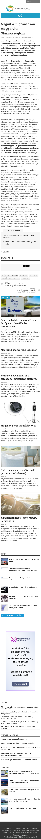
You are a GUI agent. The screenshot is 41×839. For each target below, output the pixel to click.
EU (2, 275)
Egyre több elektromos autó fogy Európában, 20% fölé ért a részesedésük (19, 323)
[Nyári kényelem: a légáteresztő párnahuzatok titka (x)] (20, 466)
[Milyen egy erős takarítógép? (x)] (20, 422)
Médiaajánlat (16, 835)
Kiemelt (8, 330)
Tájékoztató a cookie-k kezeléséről (28, 837)
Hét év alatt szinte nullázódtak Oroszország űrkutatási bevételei (17, 718)
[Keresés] (38, 1)
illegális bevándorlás (11, 275)
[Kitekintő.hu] (20, 10)
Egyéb (4, 429)
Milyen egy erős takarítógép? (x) (18, 425)
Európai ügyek (28, 37)
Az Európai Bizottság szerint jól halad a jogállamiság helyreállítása (16, 754)
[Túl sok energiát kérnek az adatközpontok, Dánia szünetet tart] (4, 570)
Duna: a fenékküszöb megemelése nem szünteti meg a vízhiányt (24, 781)
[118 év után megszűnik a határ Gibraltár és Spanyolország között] (4, 804)
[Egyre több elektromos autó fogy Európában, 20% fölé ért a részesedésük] (20, 316)
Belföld (4, 382)
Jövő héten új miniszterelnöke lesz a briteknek (19, 760)
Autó (3, 330)
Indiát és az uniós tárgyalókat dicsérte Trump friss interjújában (19, 713)
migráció (4, 278)
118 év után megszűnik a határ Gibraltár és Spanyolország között (24, 800)
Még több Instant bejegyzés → (12, 615)
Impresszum (25, 835)
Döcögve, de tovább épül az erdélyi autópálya (18, 743)
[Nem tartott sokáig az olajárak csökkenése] (4, 580)
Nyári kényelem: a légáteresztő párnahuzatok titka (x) (18, 471)
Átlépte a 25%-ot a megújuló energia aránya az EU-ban (23, 606)
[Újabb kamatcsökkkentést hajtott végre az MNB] (4, 795)
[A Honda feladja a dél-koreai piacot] (4, 589)
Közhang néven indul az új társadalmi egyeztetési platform (19, 377)
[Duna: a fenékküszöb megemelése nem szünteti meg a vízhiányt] (4, 786)
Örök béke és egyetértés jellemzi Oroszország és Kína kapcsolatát (15, 284)
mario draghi (23, 275)
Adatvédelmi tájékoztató (10, 837)
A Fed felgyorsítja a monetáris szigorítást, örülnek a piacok (26, 290)
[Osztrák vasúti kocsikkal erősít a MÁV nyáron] (4, 561)
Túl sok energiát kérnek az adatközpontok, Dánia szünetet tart (23, 569)
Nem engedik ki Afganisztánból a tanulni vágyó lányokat (18, 727)
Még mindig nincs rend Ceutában (19, 349)
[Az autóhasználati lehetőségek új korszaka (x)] (20, 514)
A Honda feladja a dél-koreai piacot (23, 587)
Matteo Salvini (34, 275)
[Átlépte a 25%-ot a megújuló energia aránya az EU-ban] (4, 607)
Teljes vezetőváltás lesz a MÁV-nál (22, 808)
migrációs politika (14, 278)
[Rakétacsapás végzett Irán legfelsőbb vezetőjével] (4, 598)
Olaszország (25, 278)
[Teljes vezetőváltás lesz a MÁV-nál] (4, 813)
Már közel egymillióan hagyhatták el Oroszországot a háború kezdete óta (20, 722)
